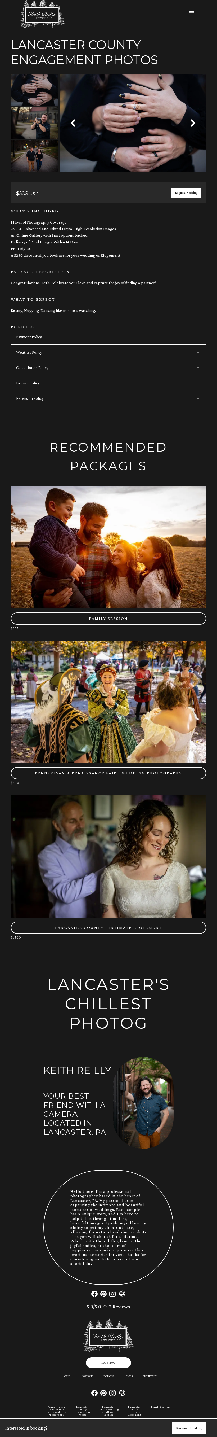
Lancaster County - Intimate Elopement (134, 1410)
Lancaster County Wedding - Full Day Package (108, 1410)
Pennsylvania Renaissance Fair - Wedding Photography (56, 1410)
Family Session (160, 1406)
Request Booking (186, 193)
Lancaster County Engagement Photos (82, 1410)
